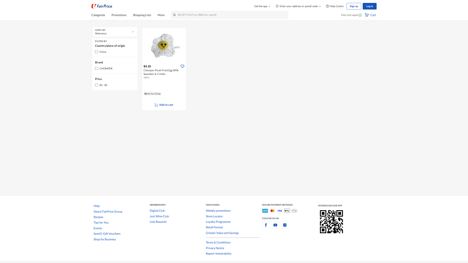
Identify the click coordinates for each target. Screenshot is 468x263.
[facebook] (265, 227)
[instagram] (284, 227)
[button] (360, 15)
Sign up (354, 6)
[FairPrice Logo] (101, 6)
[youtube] (275, 227)
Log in (369, 6)
